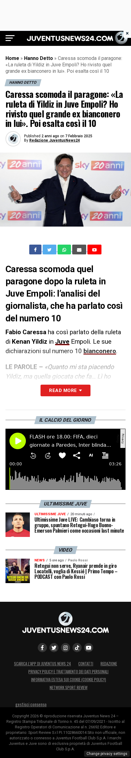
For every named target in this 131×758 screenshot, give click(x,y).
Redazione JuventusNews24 (54, 140)
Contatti (85, 664)
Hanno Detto (38, 58)
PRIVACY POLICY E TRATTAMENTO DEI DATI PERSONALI (68, 672)
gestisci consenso (31, 704)
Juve (62, 341)
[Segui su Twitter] (53, 647)
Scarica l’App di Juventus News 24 (42, 664)
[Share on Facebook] (36, 249)
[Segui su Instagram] (65, 647)
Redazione (109, 664)
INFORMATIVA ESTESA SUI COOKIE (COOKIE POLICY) (68, 679)
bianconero (99, 351)
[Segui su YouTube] (88, 647)
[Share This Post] (65, 249)
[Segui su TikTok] (77, 647)
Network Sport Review (68, 687)
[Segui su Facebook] (42, 647)
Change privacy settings (107, 754)
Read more (63, 390)
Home (12, 58)
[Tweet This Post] (50, 249)
